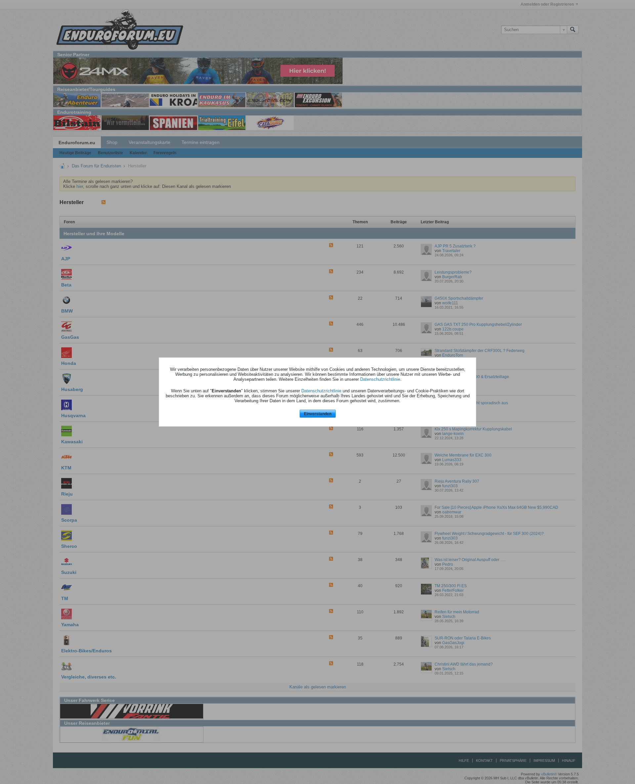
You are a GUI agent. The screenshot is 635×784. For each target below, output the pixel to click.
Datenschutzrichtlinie (380, 378)
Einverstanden (317, 413)
